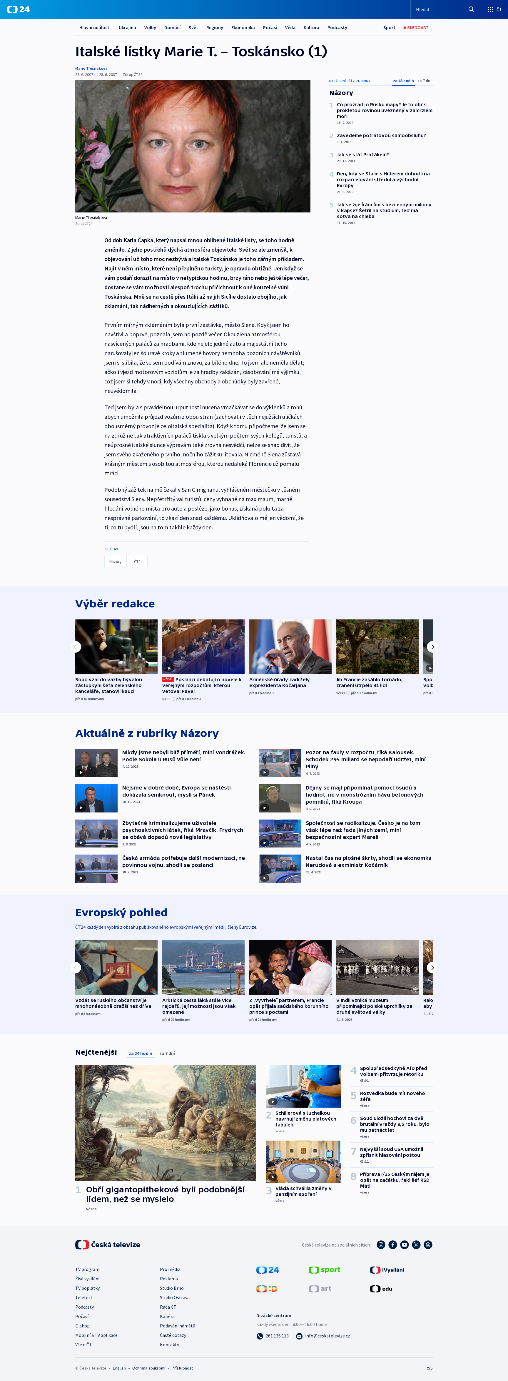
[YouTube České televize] (404, 1244)
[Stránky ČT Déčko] (266, 1288)
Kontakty (169, 1344)
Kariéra (167, 1316)
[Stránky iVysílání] (387, 1269)
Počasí (270, 27)
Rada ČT (168, 1307)
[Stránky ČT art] (320, 1288)
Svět (193, 27)
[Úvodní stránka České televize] (108, 1244)
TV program (87, 1269)
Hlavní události (95, 27)
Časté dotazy (173, 1335)
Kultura (311, 27)
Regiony (214, 27)
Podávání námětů (177, 1326)
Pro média (170, 1269)
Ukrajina (127, 27)
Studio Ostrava (175, 1297)
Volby (150, 27)
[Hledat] (471, 9)
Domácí (172, 27)
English (119, 1368)
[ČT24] (18, 9)
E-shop (82, 1326)
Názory (115, 561)
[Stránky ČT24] (267, 1269)
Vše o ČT (83, 1344)
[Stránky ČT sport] (324, 1269)
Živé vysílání (87, 1279)
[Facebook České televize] (392, 1244)
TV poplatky (87, 1288)
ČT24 (138, 561)
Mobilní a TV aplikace (96, 1335)
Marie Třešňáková (91, 68)
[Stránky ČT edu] (381, 1288)
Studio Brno (172, 1288)
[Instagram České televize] (381, 1244)
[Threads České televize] (428, 1244)
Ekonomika (243, 27)
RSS (429, 1368)
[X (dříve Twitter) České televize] (416, 1244)
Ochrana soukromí (148, 1368)
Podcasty (337, 27)
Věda (290, 27)
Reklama (169, 1279)
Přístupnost (182, 1368)
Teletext (84, 1297)
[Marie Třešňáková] (192, 146)
